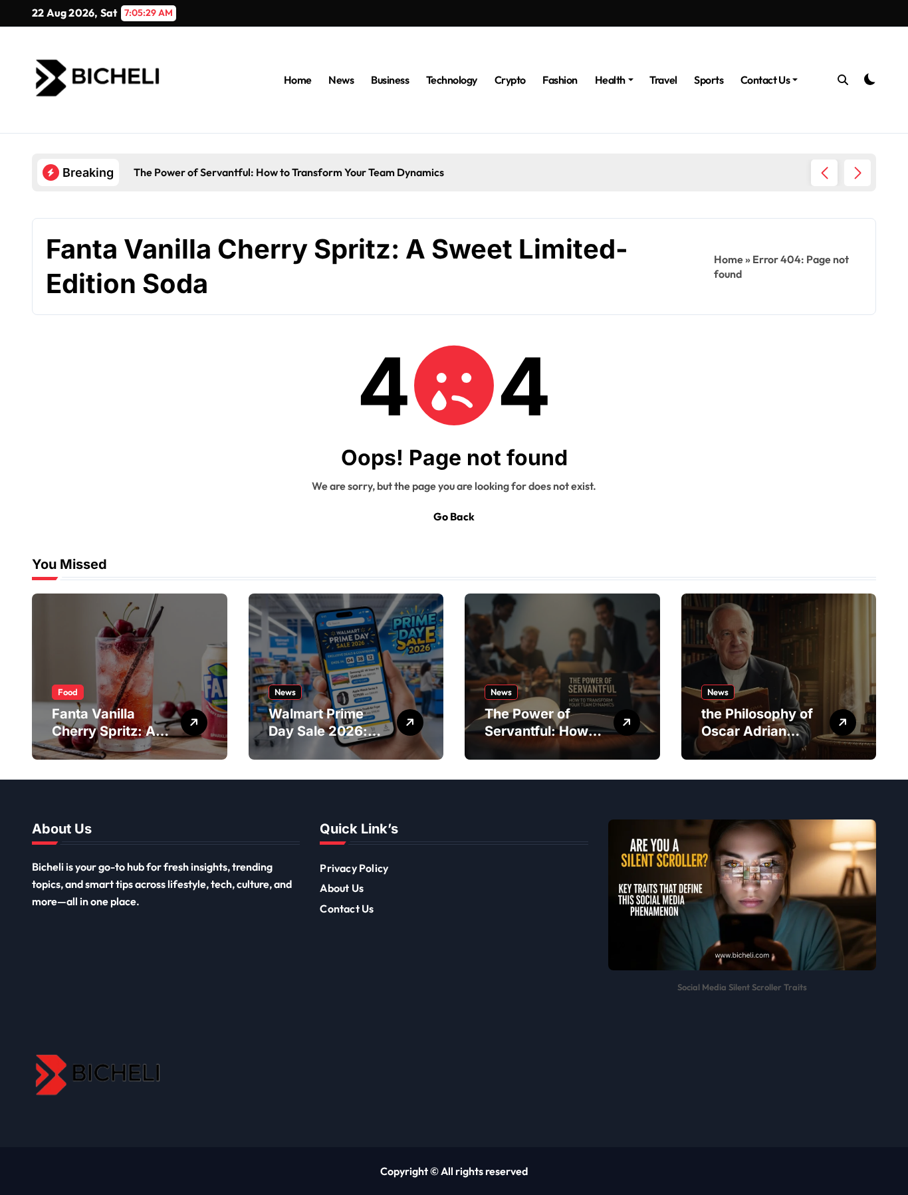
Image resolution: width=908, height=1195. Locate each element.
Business (390, 79)
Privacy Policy (354, 868)
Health (610, 79)
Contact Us (765, 79)
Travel (663, 79)
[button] (857, 173)
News (341, 79)
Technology (451, 79)
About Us (342, 888)
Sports (708, 79)
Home (298, 79)
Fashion (560, 79)
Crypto (510, 79)
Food (68, 692)
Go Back (454, 516)
